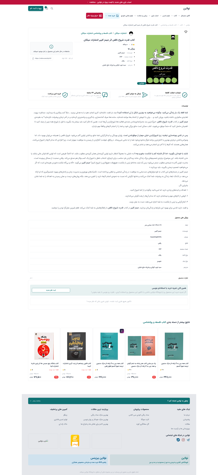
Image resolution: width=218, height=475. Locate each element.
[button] (162, 83)
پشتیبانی (186, 419)
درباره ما (187, 415)
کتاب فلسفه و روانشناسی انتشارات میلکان (96, 33)
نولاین (186, 8)
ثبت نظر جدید (51, 290)
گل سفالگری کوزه (142, 424)
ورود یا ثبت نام (35, 8)
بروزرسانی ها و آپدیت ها (180, 428)
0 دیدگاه (125, 45)
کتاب (181, 25)
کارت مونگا (145, 419)
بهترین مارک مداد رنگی (99, 415)
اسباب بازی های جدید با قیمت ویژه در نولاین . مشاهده (110, 2)
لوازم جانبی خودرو (127, 15)
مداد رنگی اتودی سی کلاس (139, 415)
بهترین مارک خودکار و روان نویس (95, 419)
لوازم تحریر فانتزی (60, 419)
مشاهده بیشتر (37, 401)
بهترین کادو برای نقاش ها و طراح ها (94, 424)
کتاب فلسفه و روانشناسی (169, 25)
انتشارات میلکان (120, 33)
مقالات (187, 424)
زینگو (65, 415)
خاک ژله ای (63, 424)
